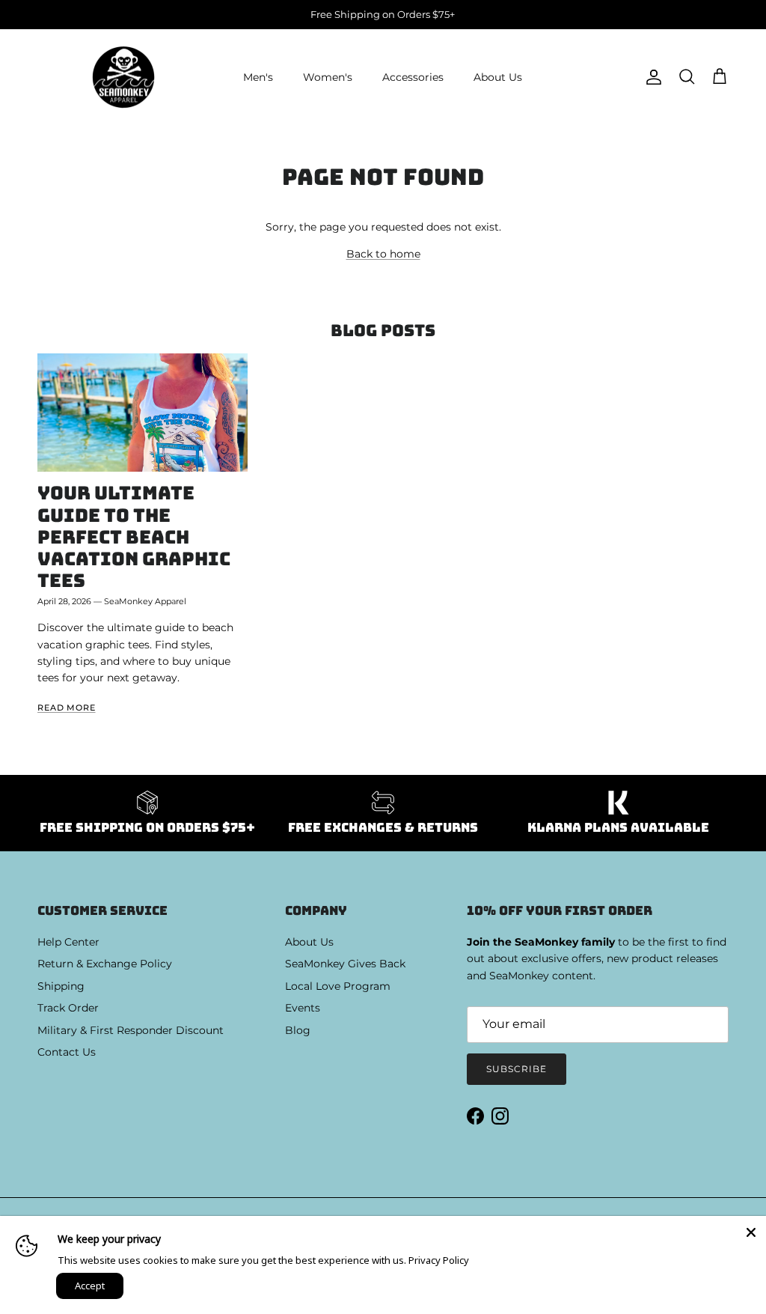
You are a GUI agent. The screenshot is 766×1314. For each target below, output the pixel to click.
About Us (498, 77)
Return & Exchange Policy (104, 963)
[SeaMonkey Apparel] (123, 77)
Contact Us (66, 1052)
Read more (66, 708)
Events (302, 1008)
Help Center (68, 942)
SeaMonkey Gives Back (345, 963)
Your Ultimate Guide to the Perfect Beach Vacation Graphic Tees (133, 536)
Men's (258, 77)
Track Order (68, 1008)
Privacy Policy (438, 1260)
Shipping (61, 986)
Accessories (413, 77)
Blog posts (383, 330)
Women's (327, 77)
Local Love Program (337, 986)
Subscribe (516, 1068)
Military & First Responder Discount (130, 1030)
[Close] (751, 1230)
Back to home (383, 254)
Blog (297, 1030)
